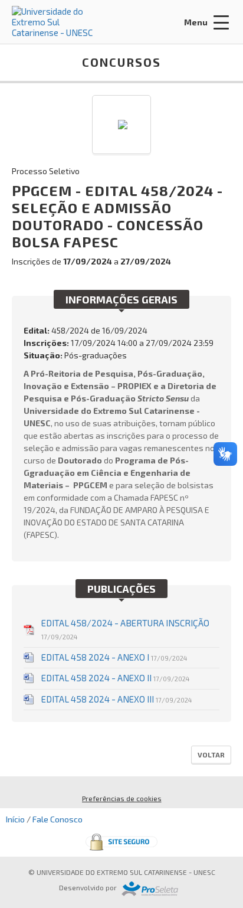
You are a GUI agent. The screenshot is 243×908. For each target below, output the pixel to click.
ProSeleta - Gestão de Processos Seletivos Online (149, 888)
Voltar (211, 754)
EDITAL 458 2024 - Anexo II (115, 677)
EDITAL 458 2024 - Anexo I (114, 657)
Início (15, 819)
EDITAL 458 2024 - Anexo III (116, 699)
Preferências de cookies (122, 798)
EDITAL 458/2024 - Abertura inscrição (125, 629)
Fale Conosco (57, 819)
